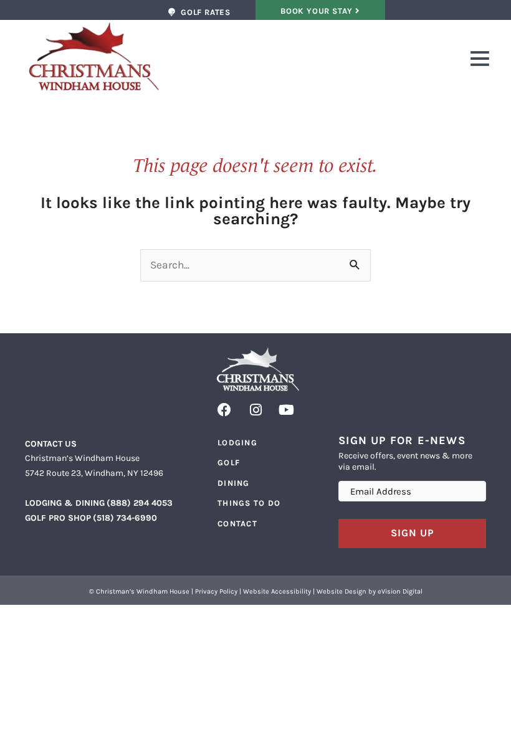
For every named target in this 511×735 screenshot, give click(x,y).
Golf (228, 462)
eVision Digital (400, 591)
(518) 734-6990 (125, 518)
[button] (326, 60)
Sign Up (412, 533)
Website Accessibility (277, 591)
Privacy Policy (216, 591)
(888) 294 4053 (140, 503)
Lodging (237, 442)
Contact (237, 523)
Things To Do (249, 503)
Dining (233, 483)
